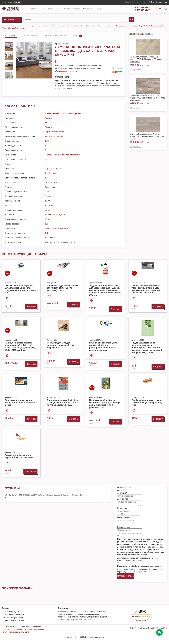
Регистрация (161, 2)
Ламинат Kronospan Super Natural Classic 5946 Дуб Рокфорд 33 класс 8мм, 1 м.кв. (147, 136)
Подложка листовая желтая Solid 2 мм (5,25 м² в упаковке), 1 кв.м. (20, 402)
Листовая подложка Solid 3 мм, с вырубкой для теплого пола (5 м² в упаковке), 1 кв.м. (63, 402)
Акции (42, 9)
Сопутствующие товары (54, 36)
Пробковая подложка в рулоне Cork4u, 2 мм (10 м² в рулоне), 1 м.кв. (148, 402)
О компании (87, 9)
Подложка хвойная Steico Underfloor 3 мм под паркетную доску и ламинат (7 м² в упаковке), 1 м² (105, 404)
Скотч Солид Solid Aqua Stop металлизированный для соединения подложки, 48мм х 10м (20, 289)
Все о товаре (11, 36)
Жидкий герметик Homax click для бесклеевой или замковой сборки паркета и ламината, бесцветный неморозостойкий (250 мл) (105, 290)
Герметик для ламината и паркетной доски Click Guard (19, 456)
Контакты (98, 9)
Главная (34, 9)
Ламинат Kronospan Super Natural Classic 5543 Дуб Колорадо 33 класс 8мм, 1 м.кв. (145, 59)
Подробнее (135, 69)
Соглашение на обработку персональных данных (23, 629)
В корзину (31, 307)
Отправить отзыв (125, 576)
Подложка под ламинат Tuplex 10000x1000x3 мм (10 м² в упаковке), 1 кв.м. (62, 287)
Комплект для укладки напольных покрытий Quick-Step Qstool (61, 345)
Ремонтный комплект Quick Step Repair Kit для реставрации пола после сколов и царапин (103, 346)
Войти (151, 2)
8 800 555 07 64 (142, 7)
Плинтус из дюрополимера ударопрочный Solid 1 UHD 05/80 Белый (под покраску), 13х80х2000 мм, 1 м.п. (146, 289)
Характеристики (29, 36)
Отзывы (74, 36)
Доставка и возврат (72, 9)
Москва (17, 2)
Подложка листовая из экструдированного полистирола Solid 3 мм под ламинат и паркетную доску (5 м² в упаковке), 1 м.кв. (147, 348)
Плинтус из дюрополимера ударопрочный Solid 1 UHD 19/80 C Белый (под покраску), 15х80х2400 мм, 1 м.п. (20, 346)
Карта (59, 9)
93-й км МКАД (61, 228)
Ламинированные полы (66, 71)
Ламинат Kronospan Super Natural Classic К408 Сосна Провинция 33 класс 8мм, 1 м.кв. (147, 97)
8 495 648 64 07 (142, 10)
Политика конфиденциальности (15, 632)
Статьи (51, 9)
